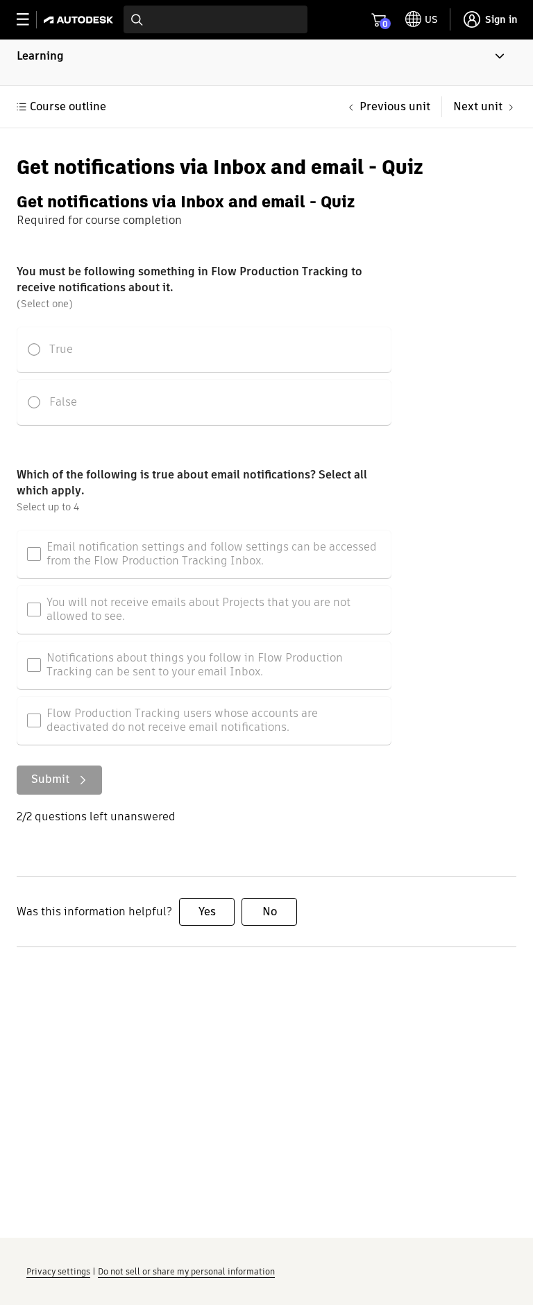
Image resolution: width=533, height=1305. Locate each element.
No (269, 911)
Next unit (477, 106)
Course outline (68, 106)
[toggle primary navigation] (30, 19)
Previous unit (394, 106)
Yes (207, 911)
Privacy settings (58, 1271)
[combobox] (215, 19)
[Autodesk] (80, 20)
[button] (266, 62)
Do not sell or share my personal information (186, 1271)
